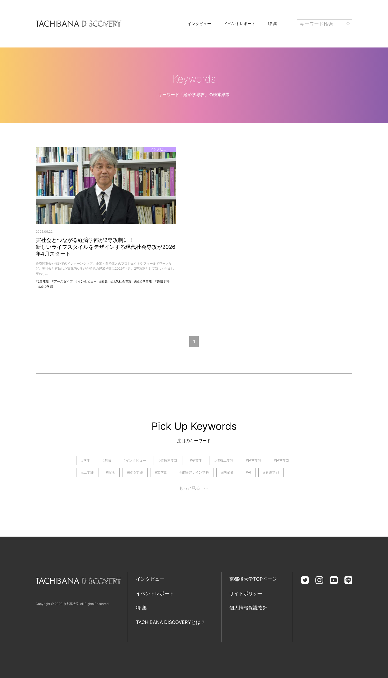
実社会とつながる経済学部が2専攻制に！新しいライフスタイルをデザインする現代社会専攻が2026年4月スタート (105, 247)
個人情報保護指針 (248, 607)
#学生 (85, 460)
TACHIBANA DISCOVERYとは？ (170, 622)
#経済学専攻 (143, 281)
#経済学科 (162, 281)
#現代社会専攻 (120, 281)
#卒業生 (196, 460)
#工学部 (87, 472)
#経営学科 (254, 460)
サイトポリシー (246, 593)
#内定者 (227, 472)
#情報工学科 (224, 460)
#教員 (103, 281)
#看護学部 (271, 472)
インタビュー (199, 23)
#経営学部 (282, 460)
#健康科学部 (168, 460)
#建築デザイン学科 (194, 472)
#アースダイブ (62, 281)
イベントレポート (239, 23)
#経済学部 (45, 286)
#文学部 (161, 472)
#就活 (110, 472)
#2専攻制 (42, 281)
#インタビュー (86, 281)
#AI (248, 472)
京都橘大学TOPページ (253, 579)
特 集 (272, 23)
